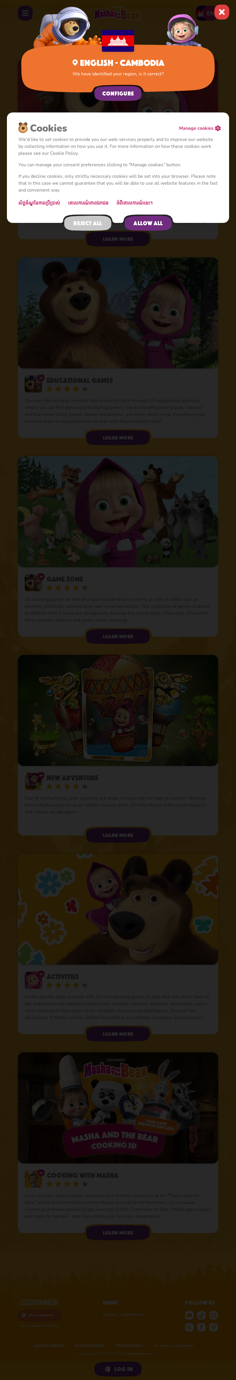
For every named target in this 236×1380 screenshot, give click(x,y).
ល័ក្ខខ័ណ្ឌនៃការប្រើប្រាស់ (39, 203)
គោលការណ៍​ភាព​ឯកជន (89, 203)
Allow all (148, 223)
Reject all (87, 223)
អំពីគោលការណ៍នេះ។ (135, 203)
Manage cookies (196, 128)
